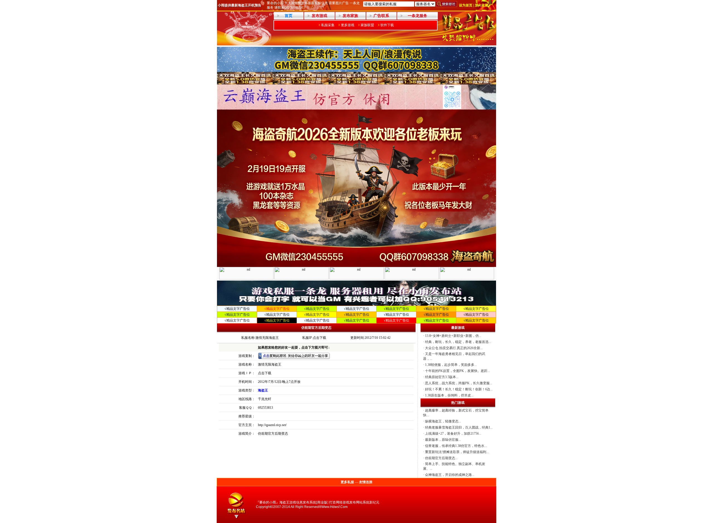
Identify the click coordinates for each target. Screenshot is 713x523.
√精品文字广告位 (237, 309)
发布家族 (350, 16)
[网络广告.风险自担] (469, 44)
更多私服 (347, 482)
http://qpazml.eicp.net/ (272, 425)
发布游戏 (319, 16)
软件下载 (387, 25)
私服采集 (327, 25)
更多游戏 (347, 25)
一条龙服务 (417, 16)
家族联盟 (367, 25)
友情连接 (365, 482)
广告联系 (381, 16)
